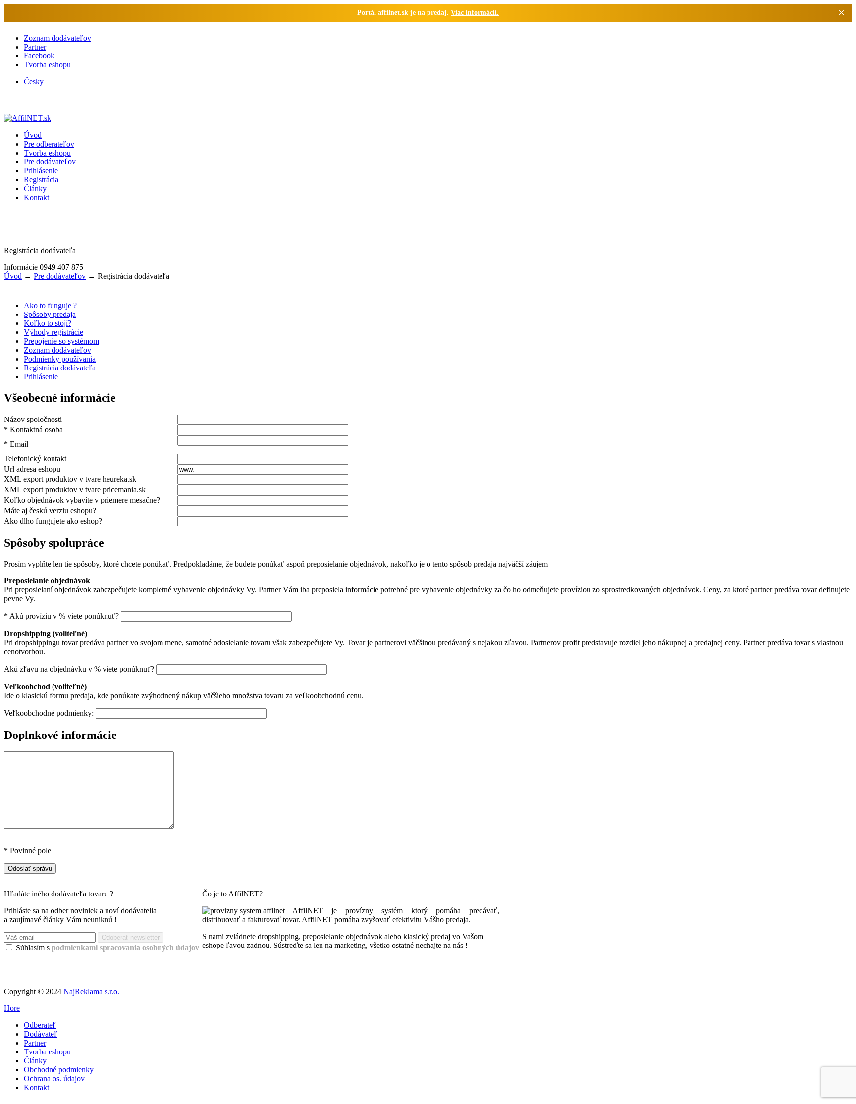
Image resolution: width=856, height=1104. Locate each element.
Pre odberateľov (49, 144)
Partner (35, 47)
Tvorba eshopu (47, 64)
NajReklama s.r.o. (91, 991)
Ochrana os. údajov (54, 1078)
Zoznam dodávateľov (57, 38)
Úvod (33, 135)
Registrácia (41, 179)
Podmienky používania (60, 359)
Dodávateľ (40, 1034)
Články (35, 188)
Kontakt (36, 197)
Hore (12, 1008)
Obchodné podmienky (59, 1069)
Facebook (39, 56)
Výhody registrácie (53, 332)
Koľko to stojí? (47, 323)
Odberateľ (40, 1025)
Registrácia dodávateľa (60, 368)
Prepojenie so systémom (61, 341)
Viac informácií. (475, 12)
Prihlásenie (41, 170)
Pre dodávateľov (50, 162)
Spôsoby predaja (50, 314)
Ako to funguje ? (50, 305)
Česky (34, 81)
